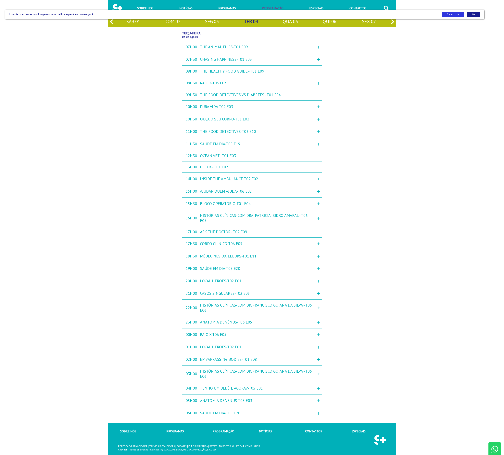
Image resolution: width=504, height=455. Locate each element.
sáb (133, 21)
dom (173, 21)
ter (251, 21)
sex (369, 21)
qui (329, 21)
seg (212, 21)
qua (290, 21)
